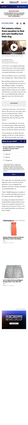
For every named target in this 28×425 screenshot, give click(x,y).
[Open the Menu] (2, 2)
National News (7, 23)
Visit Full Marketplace (20, 220)
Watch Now (23, 2)
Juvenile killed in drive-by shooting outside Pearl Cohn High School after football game (14, 14)
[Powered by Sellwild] (23, 309)
